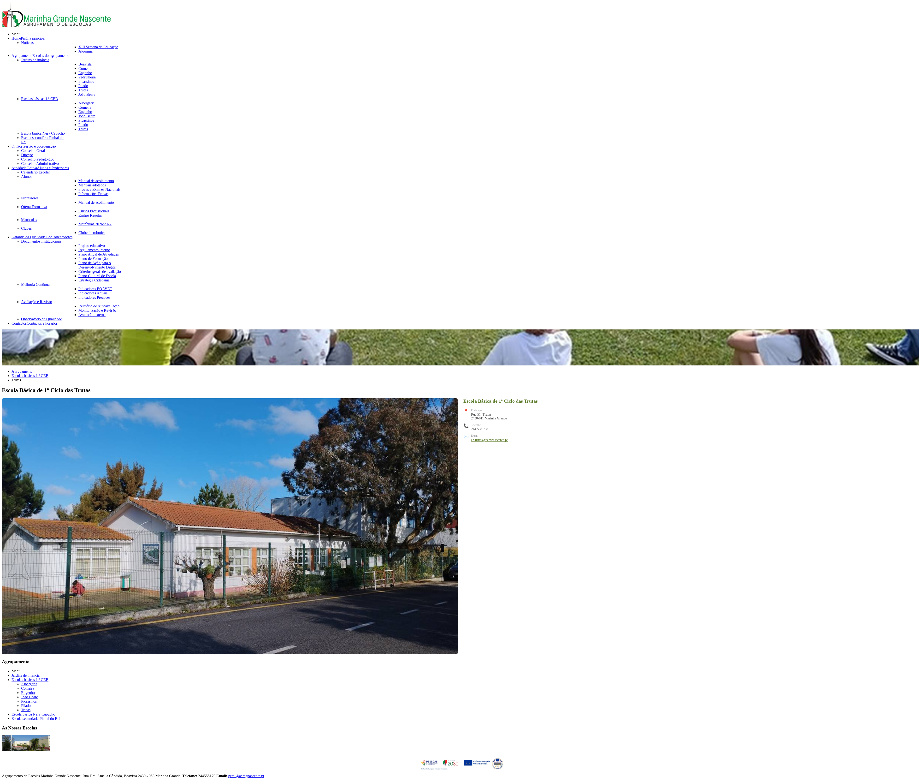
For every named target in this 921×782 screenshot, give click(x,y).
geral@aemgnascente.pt (246, 776)
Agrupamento (22, 371)
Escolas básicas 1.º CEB (30, 376)
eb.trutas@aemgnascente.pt (489, 440)
